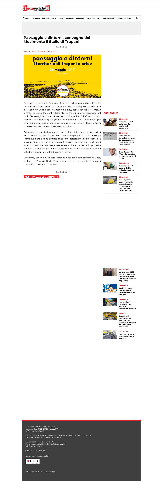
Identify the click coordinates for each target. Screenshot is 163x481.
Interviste (91, 18)
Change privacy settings (35, 450)
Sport (61, 18)
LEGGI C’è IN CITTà (124, 18)
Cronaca (36, 18)
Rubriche (70, 18)
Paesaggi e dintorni (45, 177)
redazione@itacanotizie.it (42, 442)
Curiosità (80, 18)
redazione (28, 51)
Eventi (53, 18)
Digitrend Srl (50, 471)
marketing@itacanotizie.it (55, 444)
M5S (27, 177)
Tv (98, 18)
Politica (45, 18)
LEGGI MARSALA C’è (108, 18)
